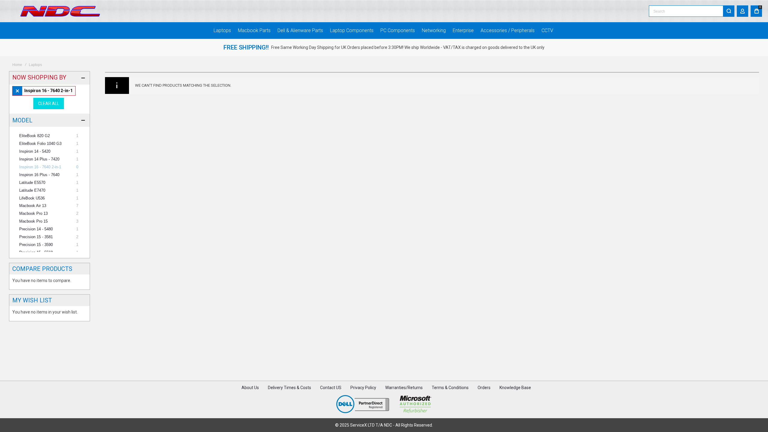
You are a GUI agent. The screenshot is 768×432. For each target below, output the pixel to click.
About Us (250, 387)
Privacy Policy (363, 387)
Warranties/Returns (404, 387)
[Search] (728, 11)
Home (17, 65)
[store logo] (60, 11)
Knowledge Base (515, 387)
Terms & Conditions (450, 387)
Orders (484, 387)
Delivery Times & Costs (289, 387)
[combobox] (691, 11)
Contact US (330, 387)
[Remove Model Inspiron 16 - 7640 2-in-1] (44, 91)
